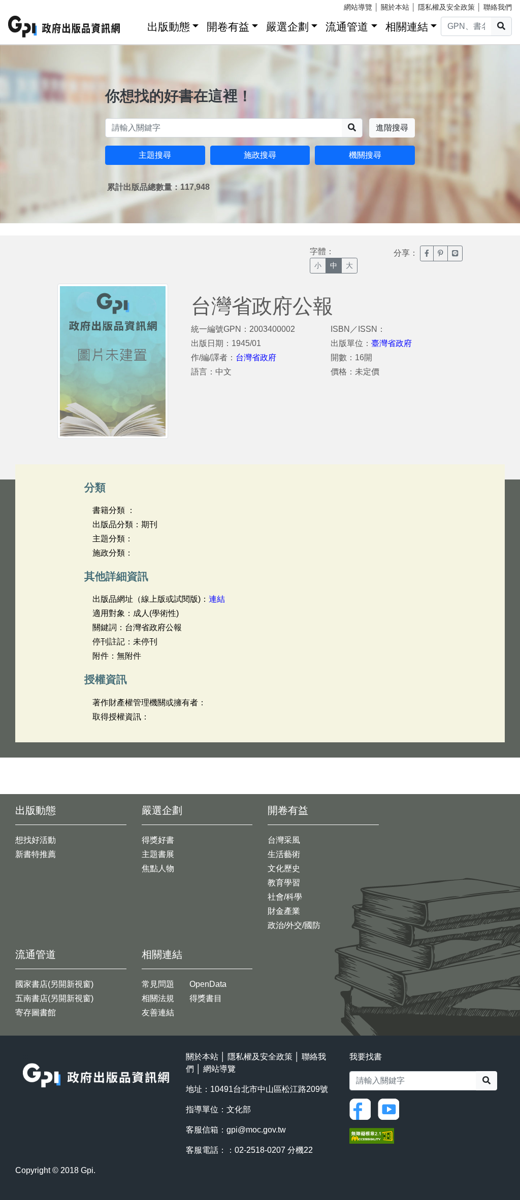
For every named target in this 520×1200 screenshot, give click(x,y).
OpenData (207, 984)
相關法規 (158, 998)
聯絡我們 (497, 7)
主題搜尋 (155, 155)
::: (136, 24)
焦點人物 (158, 868)
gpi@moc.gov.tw (256, 1129)
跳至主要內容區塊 (28, 5)
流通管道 (347, 26)
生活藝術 (284, 854)
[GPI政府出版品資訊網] (64, 26)
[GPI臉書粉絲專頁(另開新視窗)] (362, 1108)
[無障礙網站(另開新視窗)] (371, 1134)
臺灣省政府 (391, 343)
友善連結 (158, 1012)
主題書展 (158, 854)
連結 (217, 599)
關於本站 (395, 7)
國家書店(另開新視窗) (54, 984)
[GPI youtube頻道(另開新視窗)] (391, 1108)
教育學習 (284, 882)
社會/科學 (285, 897)
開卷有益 (228, 26)
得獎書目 (205, 998)
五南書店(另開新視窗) (54, 998)
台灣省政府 (256, 357)
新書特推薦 (35, 854)
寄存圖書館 (35, 1012)
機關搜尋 (365, 155)
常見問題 (158, 984)
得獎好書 (158, 840)
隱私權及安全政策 (446, 7)
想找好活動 (35, 840)
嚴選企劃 (287, 26)
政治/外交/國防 (294, 925)
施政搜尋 (260, 155)
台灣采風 (284, 840)
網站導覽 (358, 7)
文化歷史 (284, 868)
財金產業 (284, 911)
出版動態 (168, 26)
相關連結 (406, 26)
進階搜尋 (392, 127)
